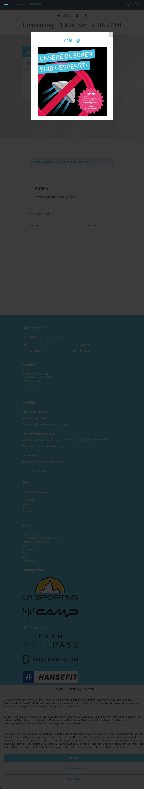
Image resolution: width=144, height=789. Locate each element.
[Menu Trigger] (5, 4)
